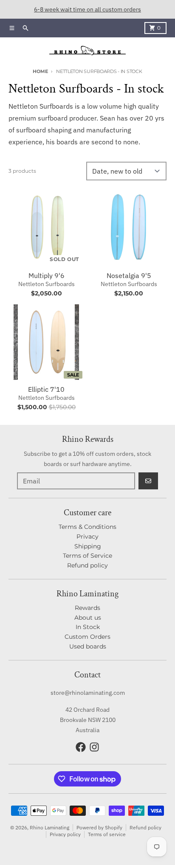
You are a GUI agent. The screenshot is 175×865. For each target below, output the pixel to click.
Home (40, 71)
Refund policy (145, 827)
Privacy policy (65, 834)
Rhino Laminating (49, 827)
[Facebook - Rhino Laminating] (81, 747)
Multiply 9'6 (46, 275)
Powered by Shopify (99, 827)
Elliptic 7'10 (46, 389)
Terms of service (107, 834)
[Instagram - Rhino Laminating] (94, 747)
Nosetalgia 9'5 (129, 275)
